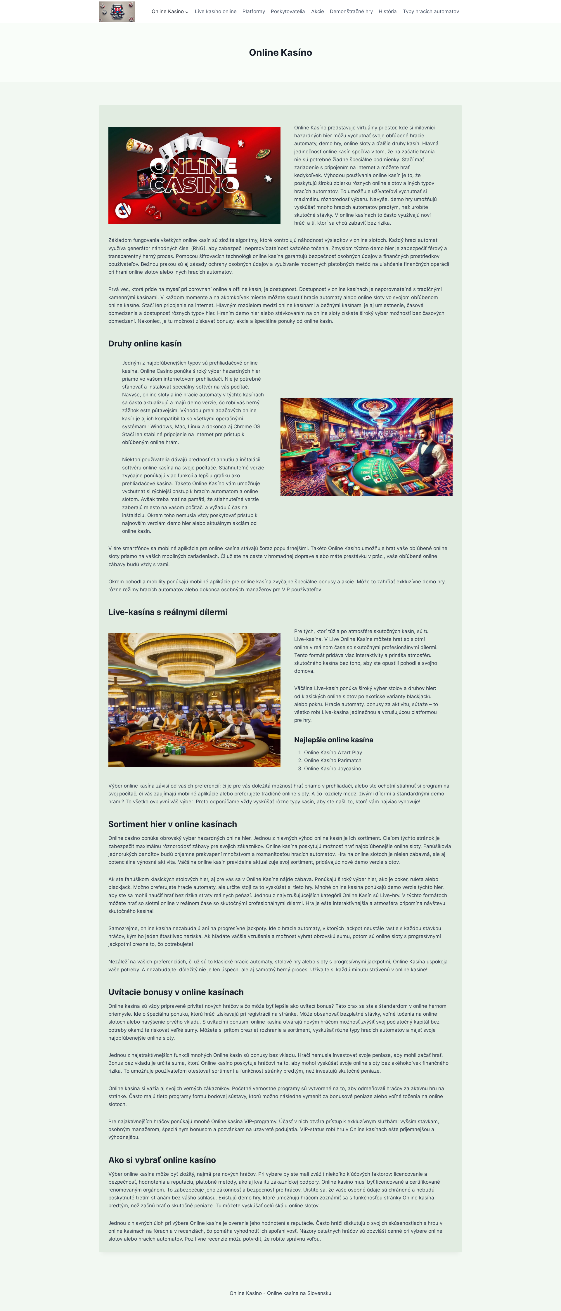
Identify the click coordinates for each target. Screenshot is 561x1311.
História (388, 11)
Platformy (254, 11)
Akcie (317, 11)
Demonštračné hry (351, 11)
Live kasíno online (216, 11)
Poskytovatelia (288, 11)
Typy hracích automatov (431, 11)
